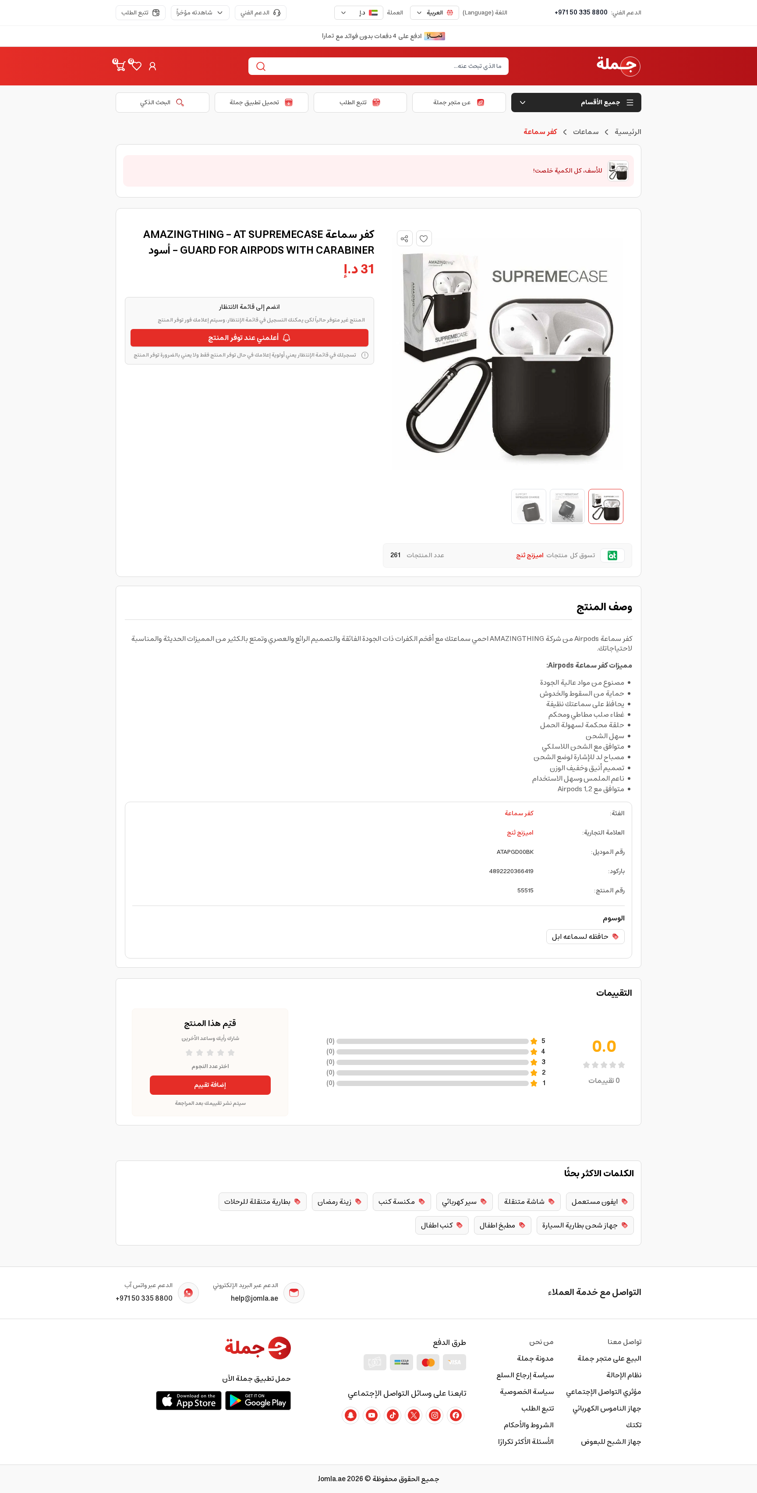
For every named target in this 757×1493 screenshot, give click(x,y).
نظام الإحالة (623, 1375)
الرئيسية (628, 132)
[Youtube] (371, 1415)
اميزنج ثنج (520, 833)
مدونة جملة (535, 1358)
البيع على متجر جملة (609, 1358)
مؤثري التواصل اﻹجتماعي (603, 1392)
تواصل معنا (624, 1342)
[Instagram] (434, 1415)
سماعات (585, 132)
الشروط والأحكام (529, 1425)
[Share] (404, 239)
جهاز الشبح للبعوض (611, 1441)
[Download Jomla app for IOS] (189, 1400)
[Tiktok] (392, 1415)
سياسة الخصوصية (527, 1392)
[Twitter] (413, 1415)
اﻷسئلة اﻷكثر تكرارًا (526, 1441)
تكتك (633, 1425)
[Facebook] (455, 1415)
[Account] (152, 66)
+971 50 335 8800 (581, 12)
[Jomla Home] (618, 66)
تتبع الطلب (135, 12)
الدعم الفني (255, 12)
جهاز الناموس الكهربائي (607, 1408)
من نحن (541, 1342)
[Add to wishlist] (424, 238)
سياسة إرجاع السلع (525, 1375)
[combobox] (434, 13)
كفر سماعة (519, 813)
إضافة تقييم (210, 1085)
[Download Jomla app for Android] (258, 1400)
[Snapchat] (350, 1415)
